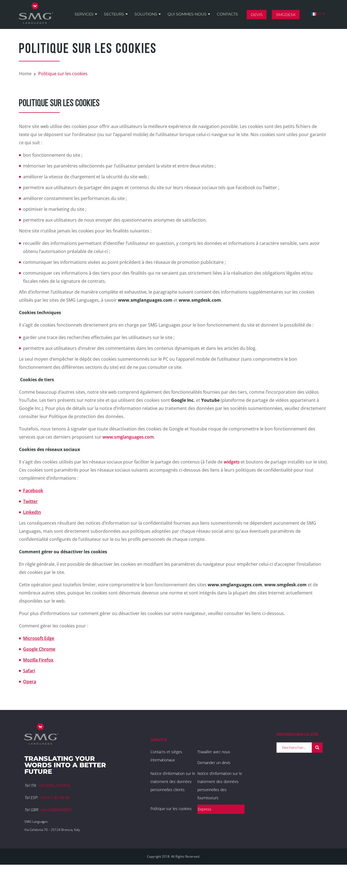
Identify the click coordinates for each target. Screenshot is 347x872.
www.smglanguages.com (128, 437)
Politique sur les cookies (171, 808)
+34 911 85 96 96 (54, 797)
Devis (257, 14)
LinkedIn (32, 512)
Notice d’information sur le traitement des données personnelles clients (172, 781)
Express (204, 809)
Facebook (33, 490)
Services (84, 14)
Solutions (145, 14)
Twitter (30, 501)
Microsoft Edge (38, 638)
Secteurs (114, 14)
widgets (232, 462)
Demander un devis (213, 762)
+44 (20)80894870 (55, 809)
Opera (29, 682)
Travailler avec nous (213, 751)
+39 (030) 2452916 (53, 785)
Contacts (227, 14)
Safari (29, 671)
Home (25, 74)
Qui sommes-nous (187, 14)
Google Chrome (39, 649)
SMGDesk (286, 14)
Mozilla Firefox (38, 660)
